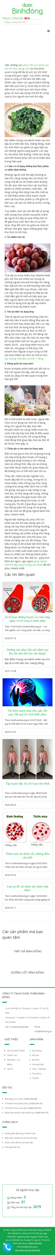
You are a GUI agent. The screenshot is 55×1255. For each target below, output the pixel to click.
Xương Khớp (38, 1064)
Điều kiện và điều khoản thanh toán (21, 1138)
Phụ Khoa (36, 1073)
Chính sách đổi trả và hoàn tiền (19, 1142)
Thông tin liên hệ (12, 1147)
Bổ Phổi (35, 1059)
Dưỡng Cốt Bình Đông (27, 972)
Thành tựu (12, 1055)
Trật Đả (35, 1078)
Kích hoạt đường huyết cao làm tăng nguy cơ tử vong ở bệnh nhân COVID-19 (27, 620)
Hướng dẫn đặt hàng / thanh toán (20, 1133)
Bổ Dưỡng (36, 1050)
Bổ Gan (35, 1055)
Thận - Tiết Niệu (39, 1069)
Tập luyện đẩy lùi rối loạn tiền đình (28, 783)
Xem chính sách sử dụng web (27, 1250)
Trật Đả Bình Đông (28, 951)
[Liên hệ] (8, 1246)
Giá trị (10, 1069)
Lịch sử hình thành (16, 1050)
